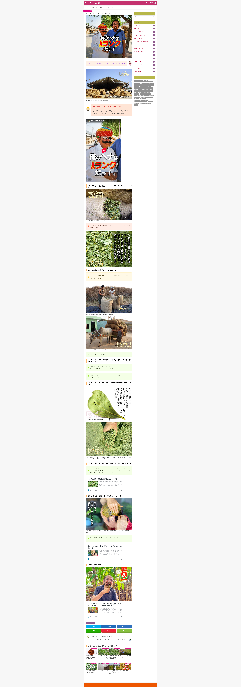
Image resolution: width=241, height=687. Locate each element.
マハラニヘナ (140, 2)
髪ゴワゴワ (144, 101)
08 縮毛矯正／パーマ (139, 48)
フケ (143, 84)
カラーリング (144, 83)
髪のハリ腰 (145, 100)
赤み (147, 97)
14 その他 (137, 68)
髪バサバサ (136, 103)
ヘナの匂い (136, 86)
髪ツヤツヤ (150, 101)
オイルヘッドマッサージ (148, 81)
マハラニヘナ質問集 (92, 3)
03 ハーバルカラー (139, 31)
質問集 (146, 2)
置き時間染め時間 (143, 95)
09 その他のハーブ (139, 51)
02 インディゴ (138, 28)
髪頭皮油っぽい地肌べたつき (145, 103)
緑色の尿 (136, 95)
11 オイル (137, 58)
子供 (151, 89)
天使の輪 (136, 89)
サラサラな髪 (150, 83)
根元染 (140, 92)
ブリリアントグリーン (149, 84)
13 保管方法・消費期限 (140, 64)
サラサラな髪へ (137, 84)
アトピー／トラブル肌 (138, 80)
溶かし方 (142, 94)
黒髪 (135, 104)
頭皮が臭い (136, 98)
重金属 (151, 97)
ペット (149, 86)
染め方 (136, 92)
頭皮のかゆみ (143, 98)
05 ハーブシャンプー (139, 38)
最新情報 (151, 2)
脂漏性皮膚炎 (150, 95)
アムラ (145, 80)
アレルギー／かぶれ (138, 81)
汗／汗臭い (136, 94)
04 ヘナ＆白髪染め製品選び (141, 35)
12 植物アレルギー (139, 61)
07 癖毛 (136, 45)
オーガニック (137, 83)
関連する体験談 (138, 71)
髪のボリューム (137, 101)
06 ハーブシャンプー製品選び (141, 41)
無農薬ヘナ (147, 94)
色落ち (143, 97)
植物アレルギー (147, 92)
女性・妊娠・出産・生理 (144, 89)
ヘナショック (143, 86)
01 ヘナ (137, 25)
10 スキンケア (138, 54)
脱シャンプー (137, 97)
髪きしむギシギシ (138, 100)
